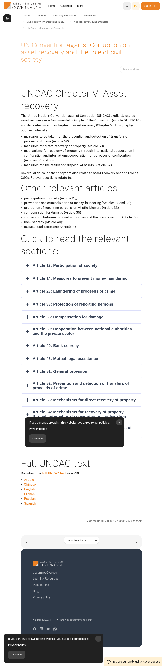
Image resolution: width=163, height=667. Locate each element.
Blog (36, 591)
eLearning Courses (45, 572)
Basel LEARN (44, 619)
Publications (41, 584)
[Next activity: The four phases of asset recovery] (136, 542)
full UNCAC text (54, 473)
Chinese (30, 484)
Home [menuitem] (52, 5)
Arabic (29, 480)
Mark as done (131, 69)
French (29, 494)
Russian (30, 499)
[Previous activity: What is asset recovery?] (27, 542)
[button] (127, 6)
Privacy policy (17, 645)
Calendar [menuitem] (66, 5)
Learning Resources (45, 578)
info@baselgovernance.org (76, 619)
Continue (17, 654)
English (29, 489)
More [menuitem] (80, 5)
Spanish (30, 503)
